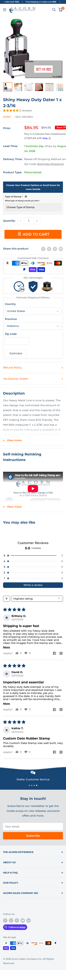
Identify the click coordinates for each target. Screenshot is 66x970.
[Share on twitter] (61, 654)
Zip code (11, 333)
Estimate (16, 353)
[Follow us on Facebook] (5, 920)
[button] (11, 110)
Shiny (7, 116)
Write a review (33, 585)
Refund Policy (12, 367)
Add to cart (36, 234)
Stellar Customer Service (21, 779)
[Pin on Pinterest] (49, 248)
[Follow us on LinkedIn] (28, 920)
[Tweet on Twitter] (55, 248)
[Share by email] (61, 248)
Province (11, 319)
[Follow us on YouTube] (23, 920)
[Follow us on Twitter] (11, 920)
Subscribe (33, 835)
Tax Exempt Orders (15, 378)
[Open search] (54, 9)
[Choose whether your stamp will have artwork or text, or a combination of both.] (26, 196)
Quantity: (9, 220)
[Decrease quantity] (20, 221)
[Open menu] (4, 9)
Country (10, 304)
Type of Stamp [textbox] (33, 198)
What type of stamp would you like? (22, 200)
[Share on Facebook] (43, 248)
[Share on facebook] (54, 653)
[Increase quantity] (37, 221)
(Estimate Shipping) (50, 164)
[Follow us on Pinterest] (17, 920)
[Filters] (6, 599)
